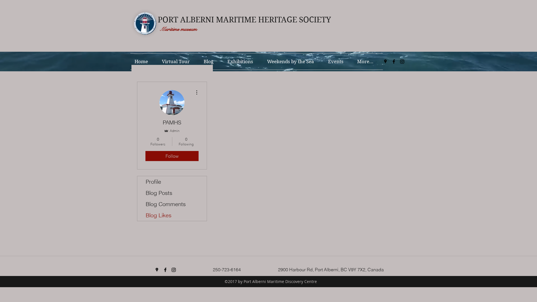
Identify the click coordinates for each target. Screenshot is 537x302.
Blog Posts (159, 192)
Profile (153, 181)
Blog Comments (166, 203)
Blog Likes (158, 215)
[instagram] (402, 61)
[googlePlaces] (385, 61)
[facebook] (394, 61)
